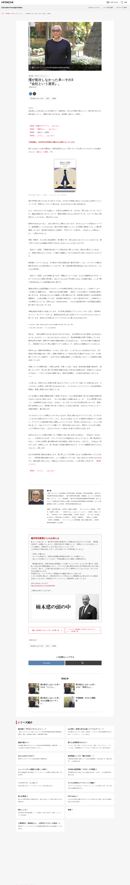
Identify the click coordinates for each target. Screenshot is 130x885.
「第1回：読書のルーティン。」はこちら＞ (44, 126)
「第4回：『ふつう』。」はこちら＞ (41, 135)
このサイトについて (94, 7)
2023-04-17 (33, 87)
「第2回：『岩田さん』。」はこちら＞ (42, 129)
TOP (3, 13)
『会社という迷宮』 (42, 152)
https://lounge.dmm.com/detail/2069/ (43, 586)
